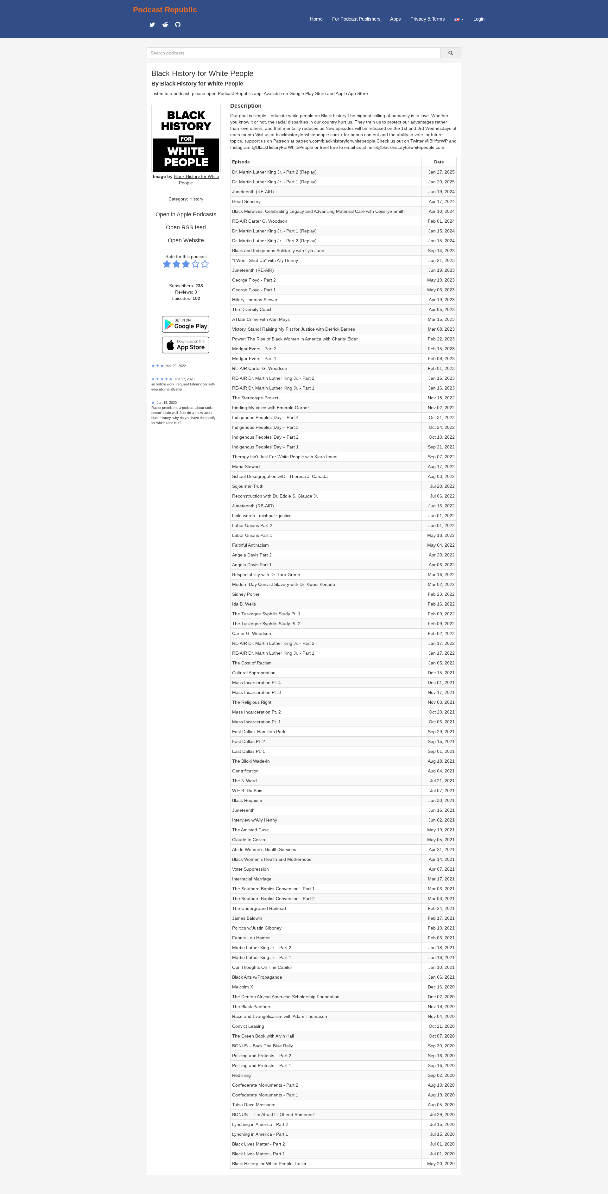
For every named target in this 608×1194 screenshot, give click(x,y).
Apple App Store (352, 93)
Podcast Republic (165, 9)
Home (316, 19)
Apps (395, 19)
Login (478, 19)
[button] (459, 19)
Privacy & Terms (427, 19)
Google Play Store (307, 93)
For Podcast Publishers (356, 19)
